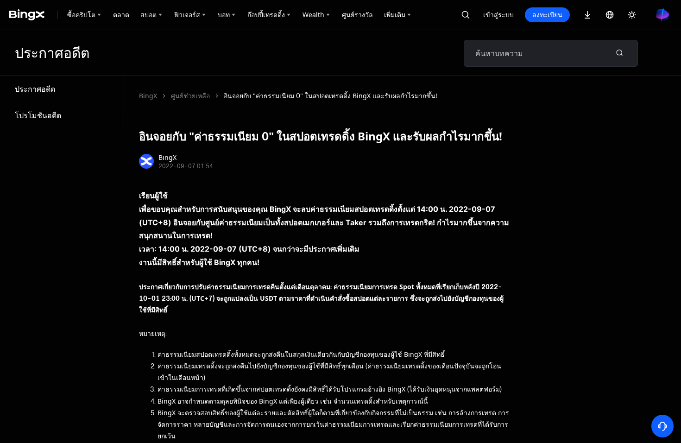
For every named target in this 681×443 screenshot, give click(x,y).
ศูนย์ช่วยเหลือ (190, 95)
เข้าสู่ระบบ (498, 14)
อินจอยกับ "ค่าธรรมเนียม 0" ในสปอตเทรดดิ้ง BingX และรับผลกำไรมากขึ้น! (330, 95)
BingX (148, 95)
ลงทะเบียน (547, 14)
